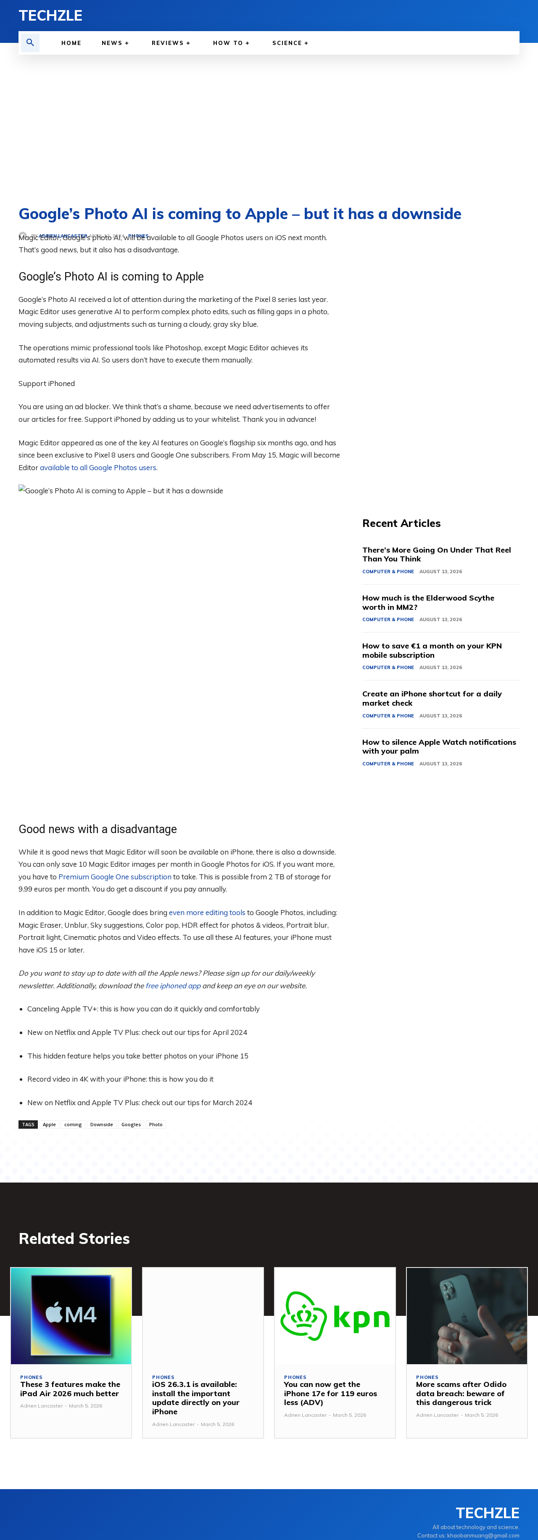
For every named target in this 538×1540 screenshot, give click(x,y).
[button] (30, 43)
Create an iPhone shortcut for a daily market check (432, 698)
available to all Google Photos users (98, 467)
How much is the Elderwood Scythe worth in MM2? (428, 602)
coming (73, 1124)
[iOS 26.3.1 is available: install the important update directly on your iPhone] (203, 1316)
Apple (49, 1124)
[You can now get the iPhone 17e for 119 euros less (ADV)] (335, 1316)
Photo (156, 1124)
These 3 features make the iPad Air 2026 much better (70, 1388)
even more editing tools (207, 912)
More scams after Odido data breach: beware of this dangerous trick (461, 1393)
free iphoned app (172, 985)
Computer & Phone (388, 571)
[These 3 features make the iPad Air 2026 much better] (71, 1316)
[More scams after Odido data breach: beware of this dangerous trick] (467, 1316)
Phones (31, 1377)
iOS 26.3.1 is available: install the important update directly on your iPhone (196, 1397)
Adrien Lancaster (41, 1405)
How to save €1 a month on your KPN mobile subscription (432, 650)
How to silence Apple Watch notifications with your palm (439, 746)
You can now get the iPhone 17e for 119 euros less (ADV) (330, 1393)
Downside (101, 1124)
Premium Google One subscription (114, 876)
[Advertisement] (269, 118)
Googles (131, 1124)
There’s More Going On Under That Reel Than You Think (436, 554)
